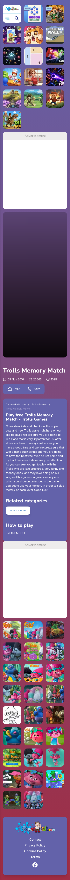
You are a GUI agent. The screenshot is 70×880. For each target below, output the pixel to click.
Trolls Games (39, 404)
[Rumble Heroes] (12, 35)
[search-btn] (16, 18)
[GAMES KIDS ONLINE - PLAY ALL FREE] (12, 9)
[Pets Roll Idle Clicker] (33, 35)
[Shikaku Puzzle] (33, 56)
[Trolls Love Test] (12, 694)
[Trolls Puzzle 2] (55, 630)
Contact (35, 839)
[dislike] (30, 389)
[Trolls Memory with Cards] (33, 673)
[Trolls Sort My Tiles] (33, 715)
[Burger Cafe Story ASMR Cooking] (33, 77)
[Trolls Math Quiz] (33, 736)
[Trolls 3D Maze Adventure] (12, 758)
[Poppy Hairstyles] (55, 758)
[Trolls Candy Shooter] (12, 630)
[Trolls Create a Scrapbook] (33, 651)
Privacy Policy (35, 845)
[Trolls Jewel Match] (12, 736)
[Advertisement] (35, 174)
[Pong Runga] (55, 77)
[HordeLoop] (12, 56)
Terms (35, 857)
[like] (10, 389)
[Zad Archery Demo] (33, 98)
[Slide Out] (55, 56)
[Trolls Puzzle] (55, 651)
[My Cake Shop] (12, 77)
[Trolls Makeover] (55, 736)
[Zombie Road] (55, 98)
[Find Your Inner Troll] (33, 758)
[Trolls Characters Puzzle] (33, 800)
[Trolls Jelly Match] (33, 630)
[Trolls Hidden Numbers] (55, 715)
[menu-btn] (7, 18)
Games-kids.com (16, 404)
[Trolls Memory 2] (33, 779)
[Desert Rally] (55, 35)
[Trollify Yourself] (12, 779)
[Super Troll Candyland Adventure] (55, 779)
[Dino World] (12, 120)
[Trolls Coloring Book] (12, 673)
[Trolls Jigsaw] (55, 694)
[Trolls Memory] (12, 651)
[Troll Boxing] (12, 800)
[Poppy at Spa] (55, 673)
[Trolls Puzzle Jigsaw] (33, 694)
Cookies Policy (35, 851)
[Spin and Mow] (12, 98)
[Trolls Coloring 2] (12, 715)
